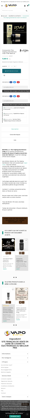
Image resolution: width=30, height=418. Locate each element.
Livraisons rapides (6, 379)
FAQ (2, 390)
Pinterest (18, 82)
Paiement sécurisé (6, 383)
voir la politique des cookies (14, 413)
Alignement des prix (6, 381)
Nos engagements (6, 369)
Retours (3, 388)
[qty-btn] (15, 66)
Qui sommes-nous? (6, 365)
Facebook (10, 82)
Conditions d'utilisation (7, 386)
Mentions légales (6, 372)
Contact (3, 393)
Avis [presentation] (15, 140)
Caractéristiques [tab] (15, 134)
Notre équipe (4, 367)
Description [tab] (15, 129)
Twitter (14, 82)
